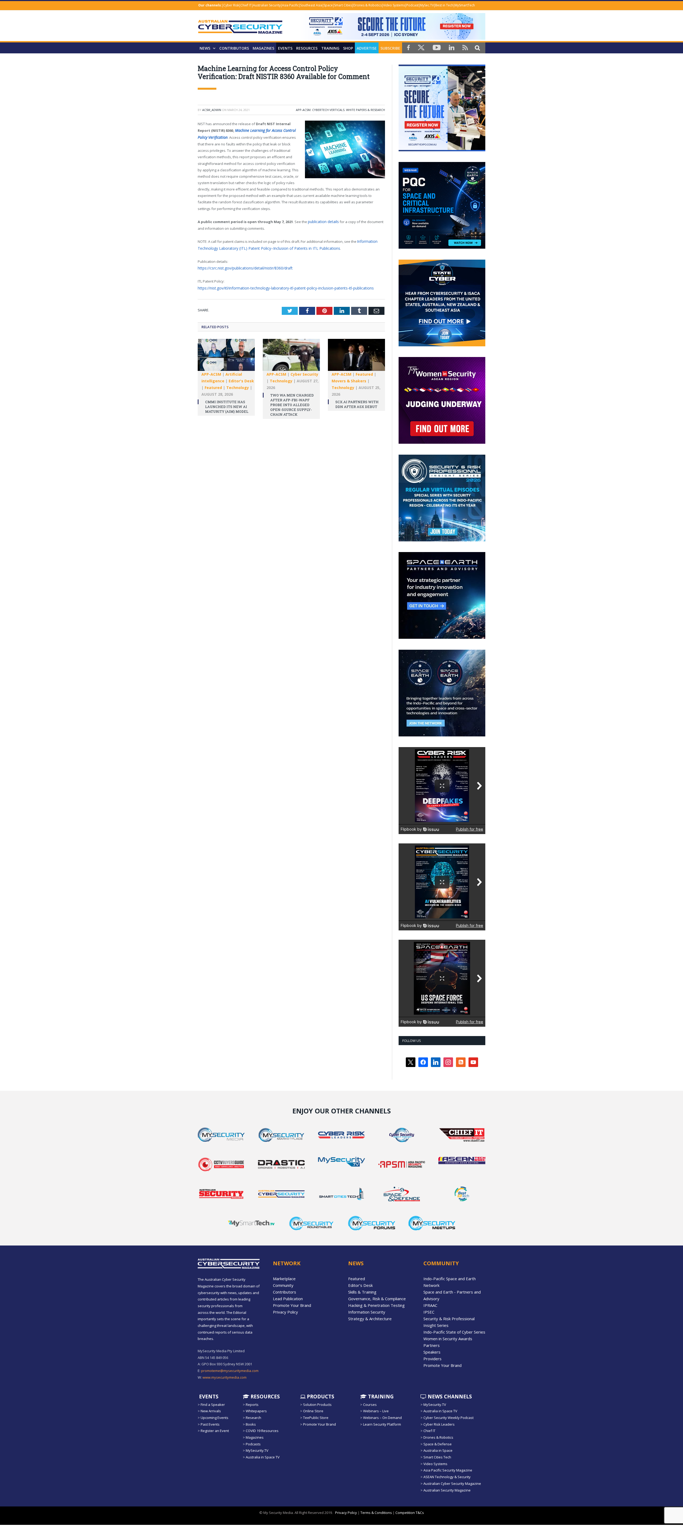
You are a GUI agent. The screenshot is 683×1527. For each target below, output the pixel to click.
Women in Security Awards (447, 1338)
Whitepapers (256, 1411)
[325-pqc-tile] (442, 247)
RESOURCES (306, 48)
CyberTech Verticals (328, 110)
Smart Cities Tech (437, 1457)
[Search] (477, 47)
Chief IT (246, 5)
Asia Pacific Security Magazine (447, 1470)
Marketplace (284, 1278)
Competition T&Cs (409, 1512)
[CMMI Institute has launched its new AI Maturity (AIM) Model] (226, 354)
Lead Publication (288, 1298)
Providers (432, 1358)
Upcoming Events (214, 1417)
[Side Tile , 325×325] (442, 150)
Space (328, 5)
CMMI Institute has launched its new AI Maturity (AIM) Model (226, 403)
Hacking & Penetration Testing (376, 1305)
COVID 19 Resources (262, 1430)
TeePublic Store (315, 1417)
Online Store (313, 1411)
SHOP (348, 48)
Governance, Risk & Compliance (377, 1298)
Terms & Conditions (376, 1512)
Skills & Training (362, 1292)
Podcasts (253, 1444)
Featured (213, 384)
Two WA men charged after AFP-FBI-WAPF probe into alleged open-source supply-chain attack (292, 401)
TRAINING (330, 48)
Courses (370, 1404)
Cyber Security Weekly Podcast (448, 1417)
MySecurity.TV (257, 1450)
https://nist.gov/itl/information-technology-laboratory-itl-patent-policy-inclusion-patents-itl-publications (280, 285)
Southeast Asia (311, 5)
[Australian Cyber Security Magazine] (240, 31)
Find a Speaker (213, 1404)
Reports (252, 1404)
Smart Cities (343, 5)
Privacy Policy (285, 1312)
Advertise (367, 48)
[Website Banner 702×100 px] (391, 38)
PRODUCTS (319, 1396)
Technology (237, 384)
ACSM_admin (211, 110)
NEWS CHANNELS (449, 1396)
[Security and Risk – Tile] (442, 540)
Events (285, 48)
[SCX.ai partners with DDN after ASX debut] (356, 354)
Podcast (412, 5)
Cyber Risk (231, 5)
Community (283, 1285)
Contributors (234, 48)
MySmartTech (465, 5)
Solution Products (317, 1404)
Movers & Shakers (349, 377)
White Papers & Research (365, 110)
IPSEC (428, 1312)
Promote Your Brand (292, 1305)
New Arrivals (211, 1411)
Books (251, 1424)
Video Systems (394, 5)
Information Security (366, 1312)
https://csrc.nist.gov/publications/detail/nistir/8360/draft (243, 265)
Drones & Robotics (367, 5)
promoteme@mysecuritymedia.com (230, 1370)
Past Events (210, 1424)
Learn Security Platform (382, 1424)
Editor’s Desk (360, 1285)
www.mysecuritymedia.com (224, 1377)
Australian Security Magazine (447, 1490)
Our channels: (210, 5)
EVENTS (208, 1396)
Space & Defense (437, 1444)
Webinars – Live (376, 1411)
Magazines (263, 48)
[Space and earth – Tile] (442, 637)
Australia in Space (437, 1450)
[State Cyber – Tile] (442, 345)
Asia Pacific (290, 5)
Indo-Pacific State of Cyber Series (454, 1332)
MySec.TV (427, 5)
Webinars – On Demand (382, 1417)
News (205, 48)
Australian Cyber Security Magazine (452, 1483)
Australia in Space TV (263, 1457)
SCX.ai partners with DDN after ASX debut (357, 401)
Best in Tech (444, 5)
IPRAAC (430, 1305)
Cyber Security (304, 370)
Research (253, 1417)
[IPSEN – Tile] (442, 735)
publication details (322, 220)
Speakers (431, 1352)
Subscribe (390, 48)
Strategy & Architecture (370, 1318)
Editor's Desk (241, 377)
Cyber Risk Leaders (439, 1424)
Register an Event (215, 1430)
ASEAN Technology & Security (447, 1476)
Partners (431, 1345)
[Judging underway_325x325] (442, 442)
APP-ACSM (303, 110)
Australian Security (267, 5)
